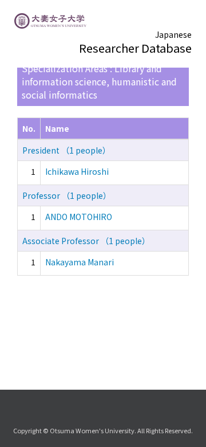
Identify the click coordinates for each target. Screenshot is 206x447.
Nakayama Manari (79, 262)
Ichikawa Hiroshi (77, 171)
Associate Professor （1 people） (86, 240)
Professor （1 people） (66, 195)
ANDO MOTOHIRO (78, 216)
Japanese (173, 34)
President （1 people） (66, 150)
